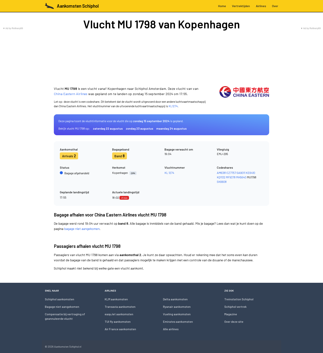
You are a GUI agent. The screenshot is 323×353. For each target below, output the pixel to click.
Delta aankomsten (175, 299)
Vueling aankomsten (177, 314)
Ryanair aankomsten (177, 306)
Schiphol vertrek (235, 306)
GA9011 (241, 172)
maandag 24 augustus (171, 128)
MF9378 (231, 177)
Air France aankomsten (120, 329)
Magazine (230, 314)
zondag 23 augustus (139, 128)
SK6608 (222, 181)
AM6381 (221, 172)
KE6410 (250, 172)
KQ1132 (221, 177)
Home (222, 6)
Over (275, 6)
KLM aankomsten (116, 299)
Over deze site (233, 321)
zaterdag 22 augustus (108, 128)
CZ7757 (231, 172)
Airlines (261, 6)
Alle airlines (171, 329)
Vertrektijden (241, 6)
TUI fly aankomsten (118, 321)
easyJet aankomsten (119, 314)
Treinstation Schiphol (238, 299)
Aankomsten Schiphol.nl (67, 346)
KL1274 (173, 106)
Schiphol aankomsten (59, 299)
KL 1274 (169, 172)
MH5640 (241, 177)
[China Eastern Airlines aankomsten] (244, 97)
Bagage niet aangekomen (62, 306)
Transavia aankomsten (120, 306)
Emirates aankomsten (178, 321)
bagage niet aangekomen (82, 229)
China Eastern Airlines (70, 94)
